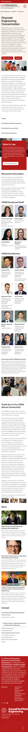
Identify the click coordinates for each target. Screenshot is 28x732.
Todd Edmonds (19, 270)
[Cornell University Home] (3, 710)
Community (21, 11)
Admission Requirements (7, 628)
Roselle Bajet (5, 242)
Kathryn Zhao (19, 347)
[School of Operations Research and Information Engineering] (17, 710)
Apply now (18, 58)
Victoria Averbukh (7, 219)
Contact (3, 641)
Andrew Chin (5, 270)
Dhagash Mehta (19, 324)
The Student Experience (10, 163)
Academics (7, 11)
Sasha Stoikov (19, 219)
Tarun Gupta (18, 296)
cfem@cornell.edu (6, 614)
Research (14, 11)
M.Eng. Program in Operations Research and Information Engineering (15, 624)
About (2, 11)
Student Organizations (7, 637)
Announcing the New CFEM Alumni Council (13, 359)
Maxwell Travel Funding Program (9, 639)
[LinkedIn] (5, 703)
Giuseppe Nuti (5, 347)
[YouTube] (7, 703)
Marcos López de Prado (6, 325)
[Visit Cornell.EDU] (25, 7)
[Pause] (23, 728)
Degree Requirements (6, 630)
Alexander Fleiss (6, 296)
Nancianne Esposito (18, 243)
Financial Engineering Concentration (10, 633)
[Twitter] (2, 703)
